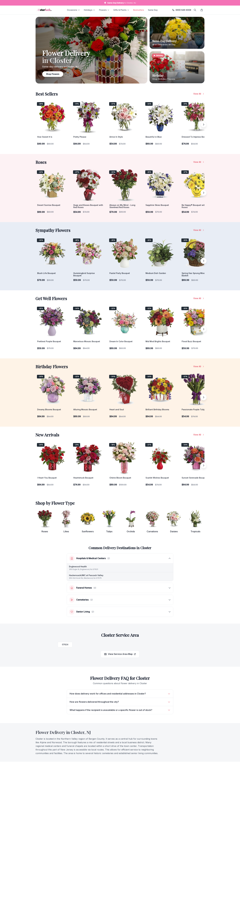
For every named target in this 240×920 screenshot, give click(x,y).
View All (197, 94)
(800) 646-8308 (183, 10)
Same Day (153, 10)
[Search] (195, 10)
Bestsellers (138, 10)
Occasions (72, 10)
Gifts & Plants (120, 10)
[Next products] (204, 124)
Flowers (103, 10)
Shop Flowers (52, 74)
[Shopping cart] (201, 10)
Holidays (88, 10)
